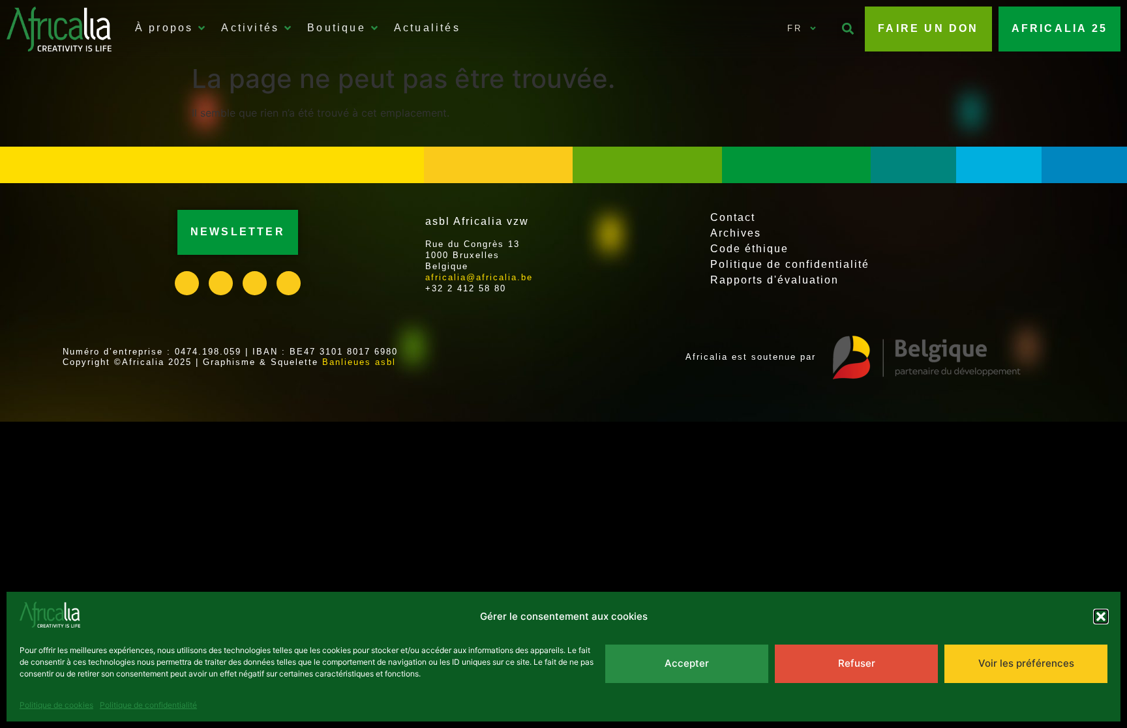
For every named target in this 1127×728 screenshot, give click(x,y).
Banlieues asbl (359, 362)
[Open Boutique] (374, 28)
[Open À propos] (201, 28)
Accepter (687, 664)
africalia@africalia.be (479, 277)
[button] (1100, 616)
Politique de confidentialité (148, 705)
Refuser (856, 664)
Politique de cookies (56, 705)
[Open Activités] (287, 28)
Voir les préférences (1026, 664)
